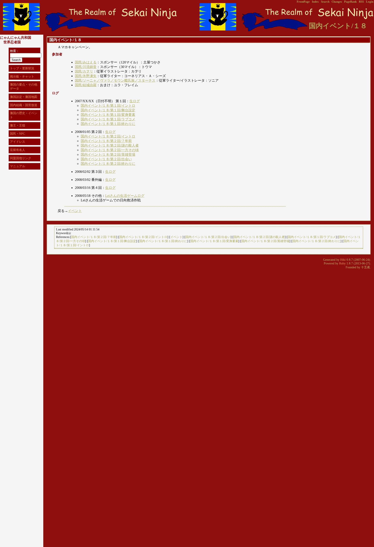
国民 (13, 133)
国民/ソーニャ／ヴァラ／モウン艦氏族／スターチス (115, 80)
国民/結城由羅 (86, 85)
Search (325, 1)
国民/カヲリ (84, 71)
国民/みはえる (86, 62)
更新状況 (28, 68)
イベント (75, 211)
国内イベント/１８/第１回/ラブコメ (108, 119)
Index (315, 1)
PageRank (350, 1)
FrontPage (303, 1)
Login (369, 1)
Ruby (342, 263)
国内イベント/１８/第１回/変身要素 (108, 115)
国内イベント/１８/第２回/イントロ (108, 136)
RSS (361, 1)
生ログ (134, 101)
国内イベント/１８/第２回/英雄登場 (108, 154)
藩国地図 (31, 97)
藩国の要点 (17, 84)
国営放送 (31, 105)
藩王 (13, 125)
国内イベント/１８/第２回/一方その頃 (110, 150)
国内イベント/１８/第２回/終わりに (108, 163)
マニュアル (17, 166)
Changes (337, 1)
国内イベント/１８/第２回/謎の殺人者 (110, 145)
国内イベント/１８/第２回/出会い (106, 159)
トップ (14, 68)
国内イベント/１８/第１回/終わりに (108, 124)
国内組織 (16, 105)
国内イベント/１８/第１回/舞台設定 (108, 110)
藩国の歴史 (17, 113)
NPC (22, 133)
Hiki (343, 259)
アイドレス (17, 141)
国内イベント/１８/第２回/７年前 (106, 141)
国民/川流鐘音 (86, 67)
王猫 (22, 125)
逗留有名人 (17, 150)
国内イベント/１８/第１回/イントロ (108, 105)
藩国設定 (16, 97)
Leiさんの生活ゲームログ (124, 195)
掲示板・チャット (22, 76)
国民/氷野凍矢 (86, 76)
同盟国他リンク (20, 158)
